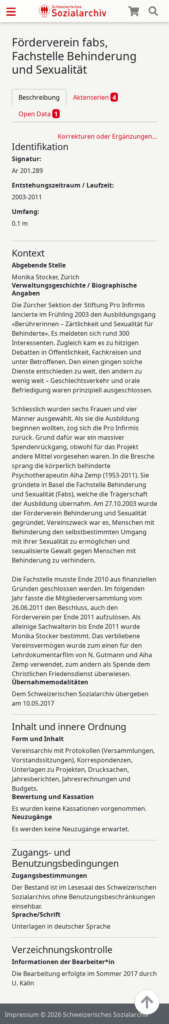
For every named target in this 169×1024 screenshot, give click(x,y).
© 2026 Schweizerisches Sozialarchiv (94, 1014)
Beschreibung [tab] (39, 97)
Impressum (22, 1014)
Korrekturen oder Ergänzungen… (107, 136)
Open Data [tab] (38, 114)
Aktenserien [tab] (94, 97)
